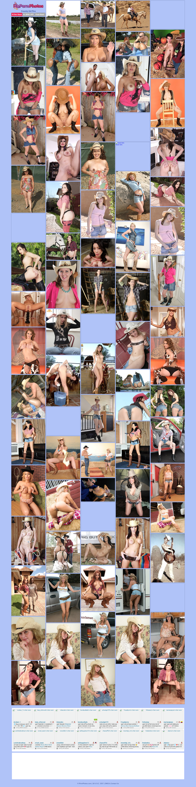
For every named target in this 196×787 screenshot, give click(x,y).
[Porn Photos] (28, 6)
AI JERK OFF (28, 14)
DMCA (107, 783)
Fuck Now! (40, 14)
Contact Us (115, 783)
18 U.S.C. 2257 (98, 783)
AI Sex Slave (17, 14)
